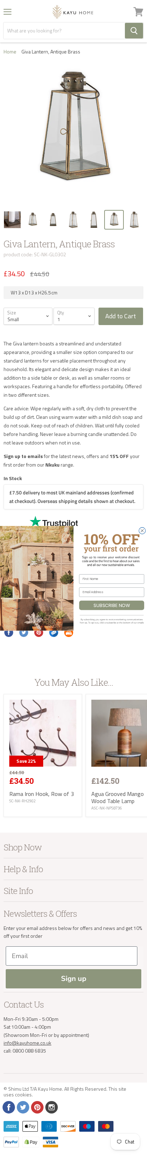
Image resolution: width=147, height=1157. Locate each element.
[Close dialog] (142, 531)
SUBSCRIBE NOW (111, 605)
